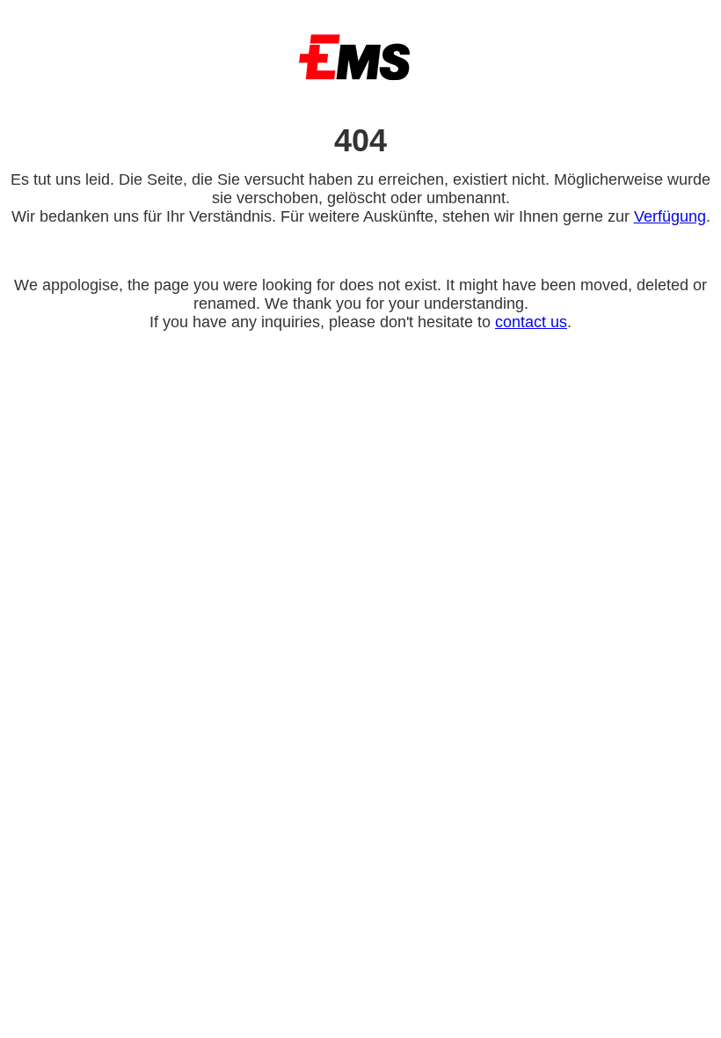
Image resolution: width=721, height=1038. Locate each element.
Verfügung (670, 216)
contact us (531, 322)
